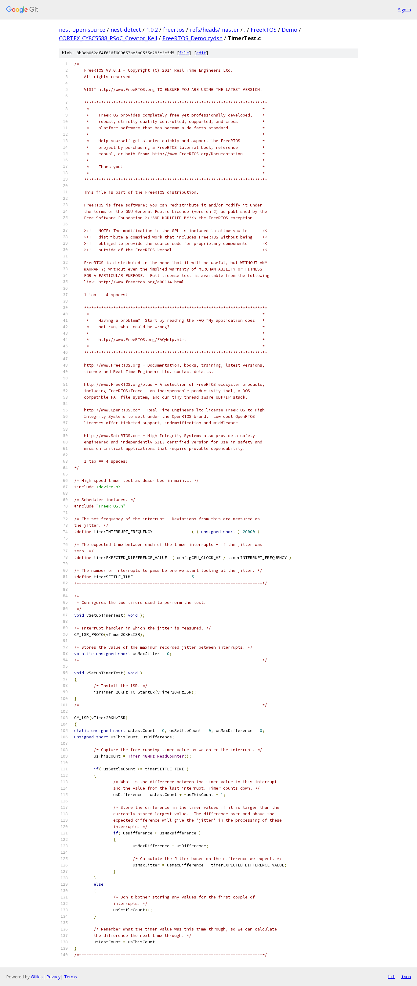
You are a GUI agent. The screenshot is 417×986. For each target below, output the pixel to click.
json (406, 976)
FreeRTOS (264, 29)
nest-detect (126, 29)
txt (391, 976)
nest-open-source (82, 29)
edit (201, 53)
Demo (289, 29)
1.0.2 (152, 29)
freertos (174, 29)
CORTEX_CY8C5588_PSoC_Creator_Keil (108, 38)
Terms (70, 977)
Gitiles (37, 977)
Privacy (53, 977)
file (184, 53)
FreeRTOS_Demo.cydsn (192, 38)
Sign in (404, 10)
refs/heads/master (214, 29)
